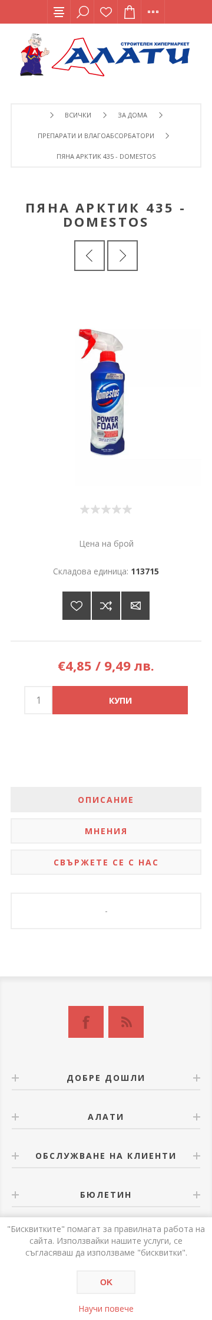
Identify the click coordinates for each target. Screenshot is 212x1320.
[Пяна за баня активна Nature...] (122, 255)
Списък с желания (106, 12)
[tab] (106, 799)
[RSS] (126, 1022)
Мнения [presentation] (106, 831)
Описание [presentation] (106, 799)
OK (106, 1282)
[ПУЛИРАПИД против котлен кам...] (89, 255)
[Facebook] (86, 1022)
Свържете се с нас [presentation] (106, 862)
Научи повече (106, 1308)
